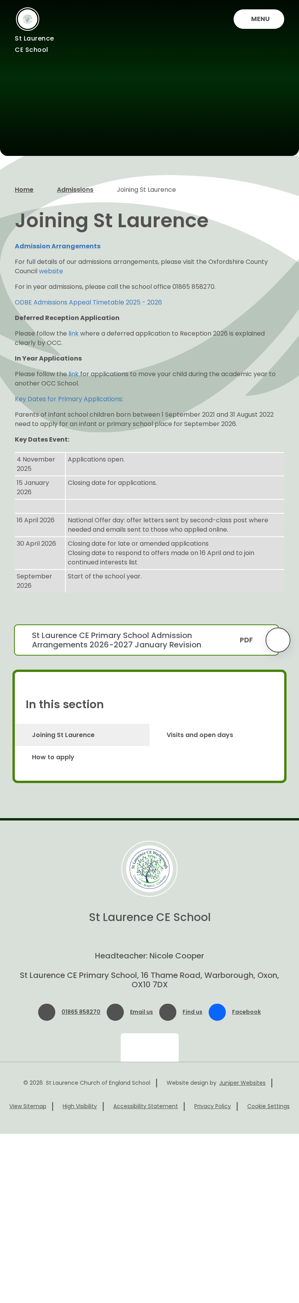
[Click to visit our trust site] (150, 1047)
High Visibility (80, 1106)
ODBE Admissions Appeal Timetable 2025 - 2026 (88, 302)
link (74, 333)
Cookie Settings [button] (268, 1106)
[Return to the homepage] (149, 868)
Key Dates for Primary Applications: (69, 398)
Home (24, 189)
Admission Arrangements (57, 246)
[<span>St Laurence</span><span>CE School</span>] (27, 19)
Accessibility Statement (145, 1106)
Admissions (75, 189)
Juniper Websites (242, 1083)
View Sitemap (27, 1106)
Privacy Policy (212, 1106)
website (51, 271)
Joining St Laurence (146, 189)
